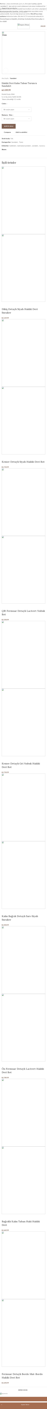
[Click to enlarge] (5, 70)
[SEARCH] (44, 8)
